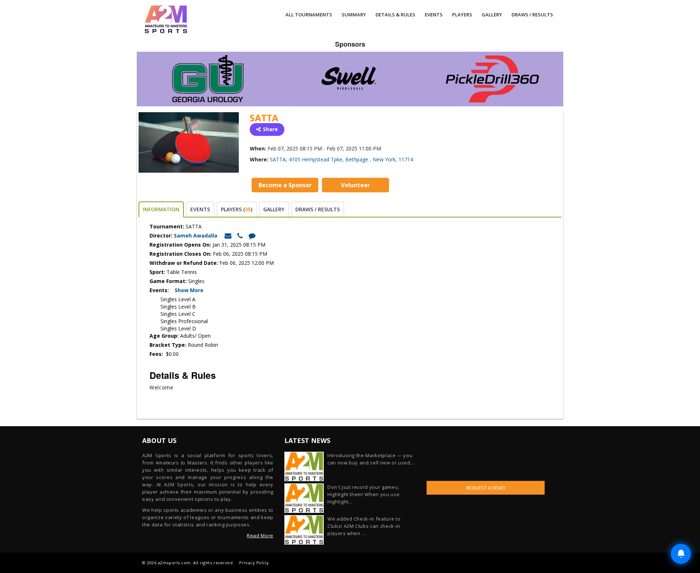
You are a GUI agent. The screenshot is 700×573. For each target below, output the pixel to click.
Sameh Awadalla (196, 235)
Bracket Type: (168, 344)
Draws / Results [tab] (317, 209)
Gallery (492, 14)
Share (270, 129)
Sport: (157, 271)
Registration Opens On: (180, 244)
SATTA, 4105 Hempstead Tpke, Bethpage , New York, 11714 (341, 159)
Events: (161, 290)
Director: (160, 235)
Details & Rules (395, 14)
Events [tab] (200, 209)
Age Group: (164, 335)
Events (434, 14)
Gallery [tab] (273, 209)
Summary (354, 14)
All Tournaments (308, 14)
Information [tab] (161, 209)
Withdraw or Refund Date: (183, 262)
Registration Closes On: (180, 253)
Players (462, 14)
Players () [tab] (236, 209)
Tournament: (166, 226)
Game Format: (168, 281)
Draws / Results (532, 14)
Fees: (156, 353)
